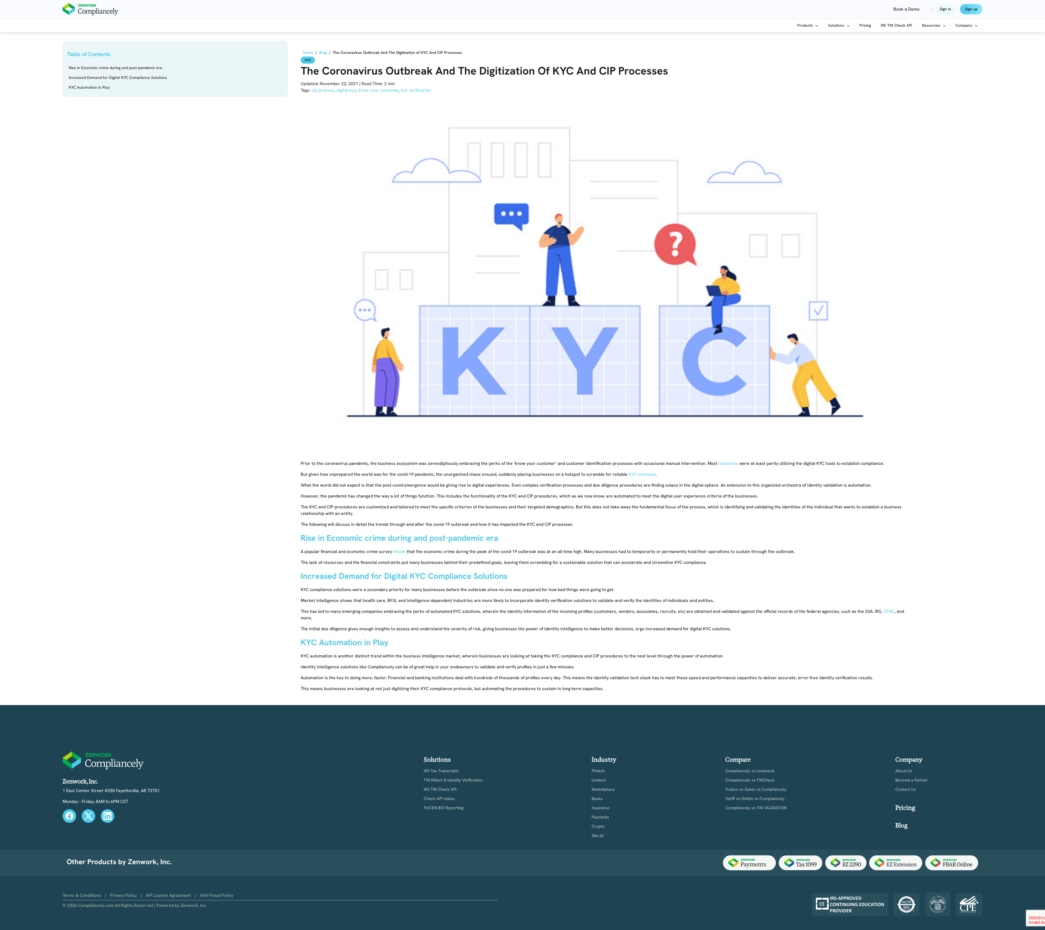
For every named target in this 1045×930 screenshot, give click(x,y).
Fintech (598, 771)
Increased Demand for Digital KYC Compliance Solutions (118, 77)
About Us (903, 771)
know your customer (378, 90)
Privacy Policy (123, 895)
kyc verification (416, 90)
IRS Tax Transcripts (441, 771)
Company (964, 25)
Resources (931, 25)
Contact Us (905, 789)
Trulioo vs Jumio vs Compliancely (755, 789)
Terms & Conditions (82, 895)
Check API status (439, 799)
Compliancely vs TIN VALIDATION (755, 808)
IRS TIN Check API (896, 25)
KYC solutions (642, 474)
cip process (323, 90)
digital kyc (346, 90)
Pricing (865, 25)
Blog (901, 825)
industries (728, 463)
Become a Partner (911, 780)
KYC (308, 60)
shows (399, 551)
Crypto (598, 826)
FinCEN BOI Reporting (443, 808)
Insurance (600, 808)
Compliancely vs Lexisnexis (750, 771)
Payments (600, 817)
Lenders (599, 780)
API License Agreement (168, 895)
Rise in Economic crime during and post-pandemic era (115, 67)
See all (598, 836)
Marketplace (603, 789)
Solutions (836, 25)
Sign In (945, 9)
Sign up (971, 9)
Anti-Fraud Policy (216, 895)
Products (805, 25)
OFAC (889, 611)
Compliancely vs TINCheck (749, 780)
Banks (597, 799)
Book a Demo (906, 9)
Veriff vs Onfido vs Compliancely (755, 799)
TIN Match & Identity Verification (453, 780)
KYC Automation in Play (89, 87)
